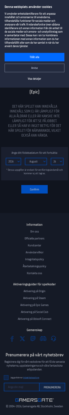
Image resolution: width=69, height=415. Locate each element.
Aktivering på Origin (34, 291)
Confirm (34, 189)
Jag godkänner (24, 377)
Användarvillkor (35, 252)
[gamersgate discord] (43, 338)
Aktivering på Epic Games (34, 305)
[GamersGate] (34, 402)
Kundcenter (34, 245)
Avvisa (34, 68)
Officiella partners (34, 238)
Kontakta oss (34, 273)
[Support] (53, 338)
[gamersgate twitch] (33, 338)
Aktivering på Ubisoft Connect (34, 319)
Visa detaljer (34, 79)
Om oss (34, 231)
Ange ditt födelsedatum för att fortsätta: (35, 153)
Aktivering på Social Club (34, 312)
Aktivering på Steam (34, 298)
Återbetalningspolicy (34, 266)
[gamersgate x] (22, 338)
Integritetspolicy (34, 259)
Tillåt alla (34, 57)
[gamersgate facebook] (12, 338)
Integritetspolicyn (31, 377)
